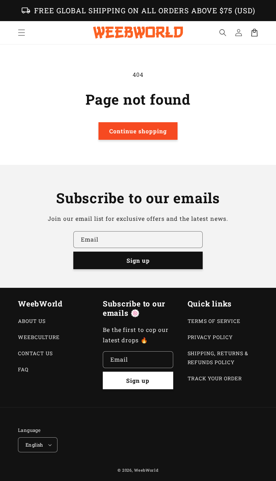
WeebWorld (146, 470)
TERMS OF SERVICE (214, 321)
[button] (223, 33)
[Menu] (21, 33)
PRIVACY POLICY (210, 337)
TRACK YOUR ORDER (215, 378)
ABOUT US (32, 321)
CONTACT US (35, 353)
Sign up (138, 260)
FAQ (23, 369)
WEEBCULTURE (39, 337)
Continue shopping (138, 131)
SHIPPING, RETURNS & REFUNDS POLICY (218, 358)
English (34, 445)
